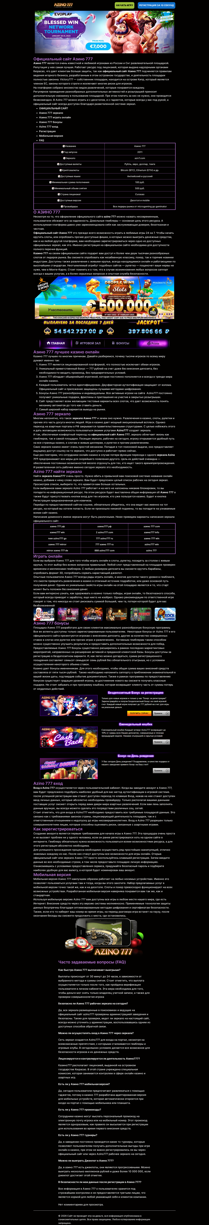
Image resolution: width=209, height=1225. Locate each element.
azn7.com (140, 158)
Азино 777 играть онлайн (55, 117)
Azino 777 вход (48, 126)
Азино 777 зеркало (51, 112)
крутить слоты (42, 236)
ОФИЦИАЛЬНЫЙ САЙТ (53, 108)
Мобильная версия (51, 135)
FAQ (41, 140)
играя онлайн (132, 593)
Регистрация (47, 131)
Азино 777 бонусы (50, 122)
